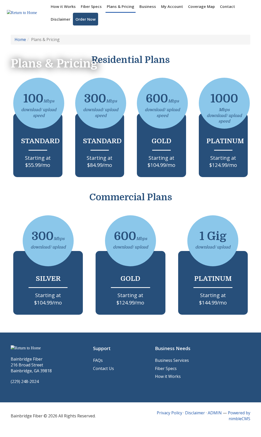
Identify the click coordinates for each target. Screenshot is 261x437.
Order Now (85, 19)
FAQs (98, 360)
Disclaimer (60, 19)
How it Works (63, 6)
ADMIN (215, 413)
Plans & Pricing (120, 6)
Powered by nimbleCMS (239, 415)
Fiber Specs (91, 6)
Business (147, 6)
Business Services (172, 360)
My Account (172, 6)
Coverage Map (201, 6)
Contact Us (103, 368)
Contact (227, 6)
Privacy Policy (169, 413)
